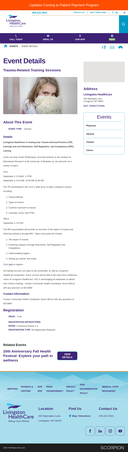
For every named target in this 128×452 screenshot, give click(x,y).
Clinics (89, 150)
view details (67, 356)
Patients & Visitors (27, 389)
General (90, 134)
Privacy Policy (71, 389)
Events (14, 46)
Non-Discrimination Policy (88, 389)
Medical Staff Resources (110, 389)
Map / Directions (98, 13)
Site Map (40, 389)
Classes (90, 142)
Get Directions (94, 106)
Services (12, 389)
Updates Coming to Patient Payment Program (64, 5)
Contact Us (78, 13)
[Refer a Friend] (112, 47)
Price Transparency (54, 389)
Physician (91, 125)
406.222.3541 (39, 12)
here (11, 264)
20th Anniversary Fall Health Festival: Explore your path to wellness (28, 355)
